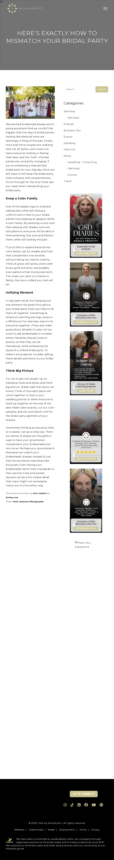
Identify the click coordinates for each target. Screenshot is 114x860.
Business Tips (72, 130)
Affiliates (19, 829)
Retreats (73, 117)
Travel (68, 181)
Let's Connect (83, 793)
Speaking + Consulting (82, 162)
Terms (83, 829)
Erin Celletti (39, 493)
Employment (67, 829)
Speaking (70, 143)
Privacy (95, 829)
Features (69, 149)
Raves (67, 155)
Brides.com (12, 497)
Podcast (69, 124)
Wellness (69, 111)
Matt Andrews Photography (28, 502)
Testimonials (36, 829)
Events (68, 136)
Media (51, 829)
